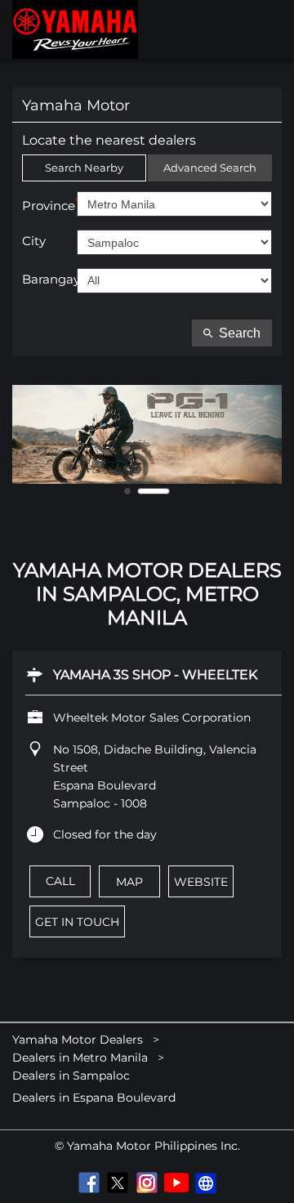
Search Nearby (84, 167)
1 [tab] (140, 491)
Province (49, 204)
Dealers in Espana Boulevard (94, 1098)
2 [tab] (166, 491)
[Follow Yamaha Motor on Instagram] (147, 1182)
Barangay (49, 279)
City (34, 241)
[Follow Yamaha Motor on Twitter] (117, 1182)
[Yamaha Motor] (75, 29)
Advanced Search (209, 167)
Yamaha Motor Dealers (79, 1039)
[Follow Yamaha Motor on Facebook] (88, 1182)
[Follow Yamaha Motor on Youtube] (176, 1182)
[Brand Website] (206, 1182)
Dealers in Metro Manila (80, 1057)
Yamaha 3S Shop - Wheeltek (155, 674)
